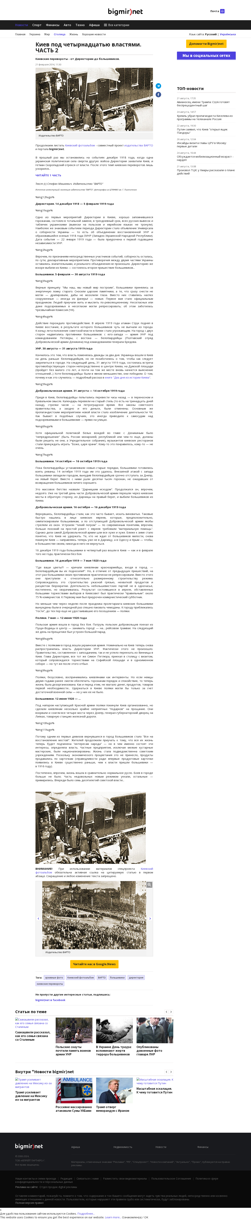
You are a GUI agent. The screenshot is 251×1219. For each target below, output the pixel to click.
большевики (117, 977)
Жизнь (73, 34)
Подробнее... (86, 1213)
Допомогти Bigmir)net (206, 44)
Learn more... (113, 1217)
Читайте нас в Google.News (94, 964)
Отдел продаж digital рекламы (58, 1187)
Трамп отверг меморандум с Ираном (112, 1109)
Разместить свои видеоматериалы (125, 1178)
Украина (34, 34)
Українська (228, 34)
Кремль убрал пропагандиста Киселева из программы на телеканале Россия (205, 117)
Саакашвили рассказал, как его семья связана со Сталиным (32, 1036)
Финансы (52, 25)
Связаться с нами (88, 1178)
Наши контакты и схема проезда (35, 1178)
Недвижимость (122, 1147)
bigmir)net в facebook (50, 1000)
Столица (59, 34)
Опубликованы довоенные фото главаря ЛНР (149, 1050)
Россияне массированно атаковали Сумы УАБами (74, 1109)
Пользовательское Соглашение (171, 1178)
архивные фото (54, 977)
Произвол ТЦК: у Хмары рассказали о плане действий (206, 171)
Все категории (118, 25)
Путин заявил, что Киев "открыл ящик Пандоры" (202, 130)
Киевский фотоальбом (80, 145)
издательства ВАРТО (138, 145)
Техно (80, 25)
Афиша (94, 25)
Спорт (37, 25)
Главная (20, 34)
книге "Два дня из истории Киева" (127, 377)
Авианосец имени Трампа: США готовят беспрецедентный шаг (203, 103)
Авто (67, 25)
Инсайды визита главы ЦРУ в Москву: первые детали (202, 144)
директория (136, 977)
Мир (47, 34)
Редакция (66, 1178)
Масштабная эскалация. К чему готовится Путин (154, 1090)
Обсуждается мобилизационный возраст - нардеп (205, 158)
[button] (38, 918)
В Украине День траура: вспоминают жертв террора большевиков (114, 1050)
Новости (21, 25)
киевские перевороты (50, 983)
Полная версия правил (29, 1202)
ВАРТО (102, 977)
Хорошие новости (94, 34)
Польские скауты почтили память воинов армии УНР (73, 1050)
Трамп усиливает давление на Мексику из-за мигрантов (31, 1096)
